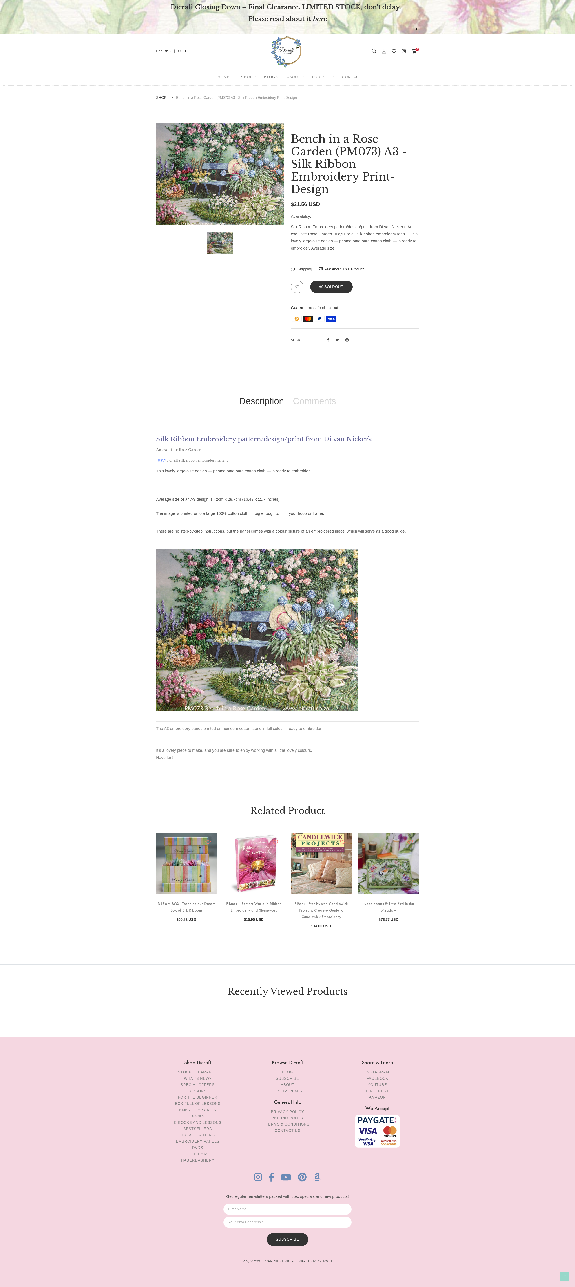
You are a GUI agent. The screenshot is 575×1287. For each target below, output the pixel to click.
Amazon (377, 1097)
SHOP (161, 98)
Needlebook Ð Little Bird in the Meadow (388, 907)
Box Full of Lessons (198, 1104)
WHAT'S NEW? (198, 1078)
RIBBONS (198, 1091)
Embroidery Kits (197, 1110)
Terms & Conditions (288, 1124)
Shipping (304, 269)
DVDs (197, 1148)
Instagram (377, 1072)
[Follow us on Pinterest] (347, 339)
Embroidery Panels (197, 1141)
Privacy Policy (287, 1112)
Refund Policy (287, 1118)
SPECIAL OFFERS (198, 1085)
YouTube (377, 1085)
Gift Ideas (198, 1154)
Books (198, 1116)
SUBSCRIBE (287, 1239)
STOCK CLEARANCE (197, 1072)
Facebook (377, 1078)
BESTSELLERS (197, 1129)
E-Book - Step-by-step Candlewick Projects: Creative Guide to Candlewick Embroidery (321, 910)
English (162, 51)
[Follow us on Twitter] (337, 339)
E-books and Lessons (197, 1122)
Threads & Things (197, 1135)
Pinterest (377, 1091)
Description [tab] (261, 401)
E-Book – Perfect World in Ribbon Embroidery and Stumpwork (254, 907)
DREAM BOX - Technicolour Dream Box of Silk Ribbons (186, 907)
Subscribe (287, 1078)
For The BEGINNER (197, 1097)
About (287, 1085)
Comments (314, 401)
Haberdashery (198, 1160)
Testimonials (287, 1091)
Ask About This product (344, 269)
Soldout (333, 287)
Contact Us (288, 1131)
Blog (287, 1072)
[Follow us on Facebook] (328, 339)
